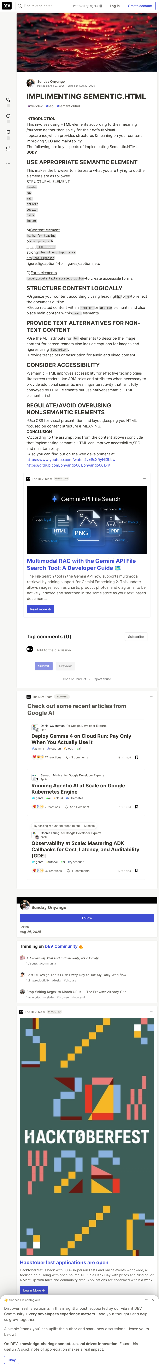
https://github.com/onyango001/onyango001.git (68, 465)
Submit (43, 666)
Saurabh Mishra (51, 775)
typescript (76, 862)
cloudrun (54, 748)
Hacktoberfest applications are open (64, 1262)
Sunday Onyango (51, 81)
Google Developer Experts (89, 725)
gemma (38, 748)
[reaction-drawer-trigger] (8, 101)
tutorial (52, 862)
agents (37, 798)
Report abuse (102, 679)
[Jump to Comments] (8, 118)
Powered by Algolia (86, 6)
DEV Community (61, 946)
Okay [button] (12, 1360)
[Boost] (8, 148)
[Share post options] (8, 164)
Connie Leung (50, 833)
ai (78, 748)
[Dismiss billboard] (153, 1299)
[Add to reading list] (8, 134)
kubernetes (74, 798)
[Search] (20, 6)
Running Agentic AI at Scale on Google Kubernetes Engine (78, 789)
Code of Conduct (74, 679)
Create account (140, 6)
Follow (87, 918)
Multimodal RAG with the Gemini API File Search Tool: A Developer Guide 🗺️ (81, 564)
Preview (65, 666)
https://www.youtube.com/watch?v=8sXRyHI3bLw (71, 459)
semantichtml (68, 106)
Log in (115, 6)
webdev (35, 106)
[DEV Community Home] (7, 6)
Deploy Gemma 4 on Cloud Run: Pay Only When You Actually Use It (81, 739)
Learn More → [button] (34, 1290)
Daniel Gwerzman (53, 725)
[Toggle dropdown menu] (144, 478)
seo (50, 106)
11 (80, 871)
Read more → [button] (40, 609)
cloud (68, 748)
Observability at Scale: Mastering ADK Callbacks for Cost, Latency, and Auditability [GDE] (85, 849)
